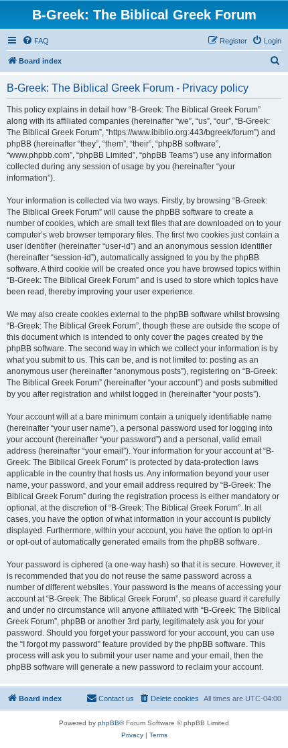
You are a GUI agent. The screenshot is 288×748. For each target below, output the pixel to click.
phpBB (108, 723)
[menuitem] (35, 41)
